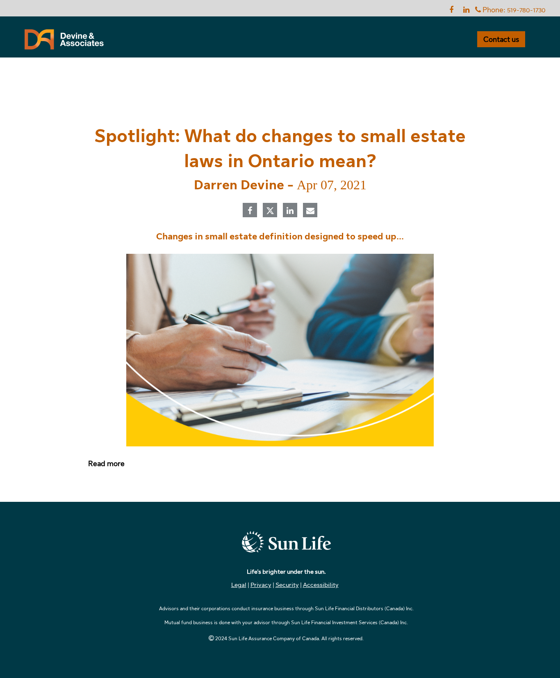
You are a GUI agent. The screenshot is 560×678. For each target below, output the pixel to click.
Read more (106, 464)
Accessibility (321, 584)
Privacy (260, 584)
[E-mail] (310, 211)
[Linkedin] (290, 211)
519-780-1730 (526, 10)
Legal (238, 584)
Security (287, 584)
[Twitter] (270, 211)
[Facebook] (250, 211)
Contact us (501, 39)
